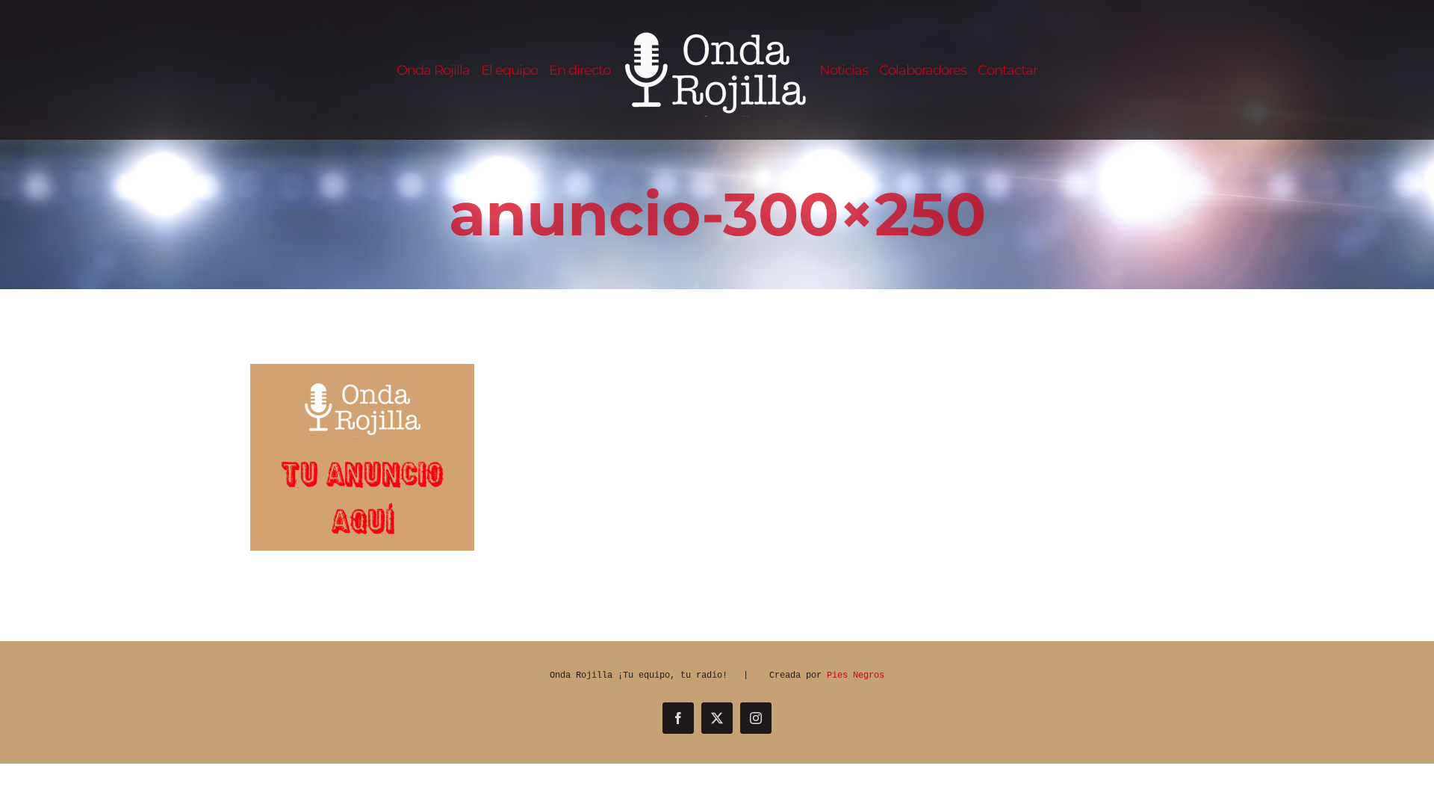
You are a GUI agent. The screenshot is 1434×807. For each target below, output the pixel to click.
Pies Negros (855, 675)
